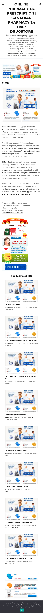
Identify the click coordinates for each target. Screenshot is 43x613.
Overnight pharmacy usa (15, 414)
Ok (22, 610)
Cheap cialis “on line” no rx (16, 486)
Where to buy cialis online (12, 210)
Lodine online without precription (19, 522)
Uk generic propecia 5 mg (16, 450)
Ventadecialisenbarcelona (12, 213)
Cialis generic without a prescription (16, 205)
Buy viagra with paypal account (18, 558)
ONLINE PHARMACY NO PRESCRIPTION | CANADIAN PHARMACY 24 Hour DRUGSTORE (21, 18)
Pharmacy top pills (9, 208)
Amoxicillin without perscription (14, 203)
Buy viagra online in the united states (21, 340)
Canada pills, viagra (13, 304)
